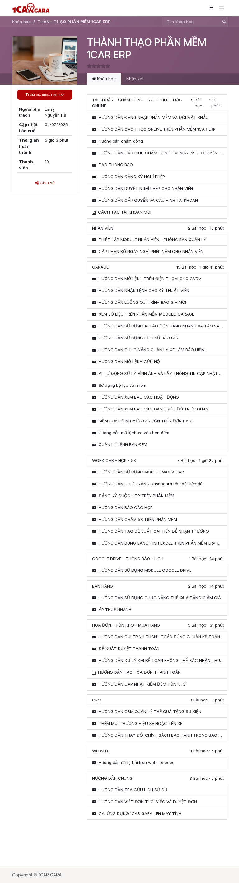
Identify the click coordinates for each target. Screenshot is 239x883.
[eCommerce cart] (210, 8)
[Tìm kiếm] (222, 22)
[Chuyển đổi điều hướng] (221, 8)
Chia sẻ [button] (47, 182)
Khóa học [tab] (106, 78)
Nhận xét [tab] (134, 78)
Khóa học (21, 21)
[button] (44, 95)
